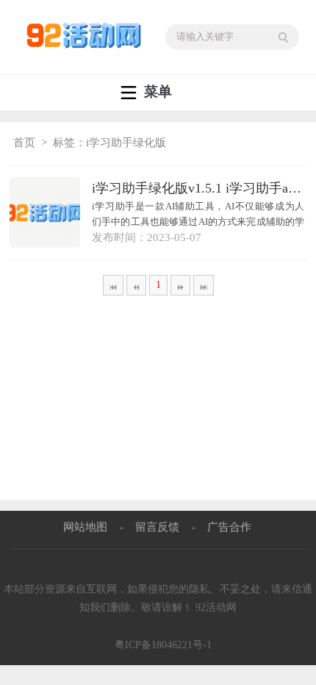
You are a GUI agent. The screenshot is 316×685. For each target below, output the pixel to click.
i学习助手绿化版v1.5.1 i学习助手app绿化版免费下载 (199, 188)
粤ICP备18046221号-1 (163, 644)
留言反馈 (157, 526)
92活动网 (216, 607)
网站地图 (85, 526)
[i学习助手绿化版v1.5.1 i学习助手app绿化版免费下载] (45, 212)
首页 (24, 142)
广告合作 (229, 526)
